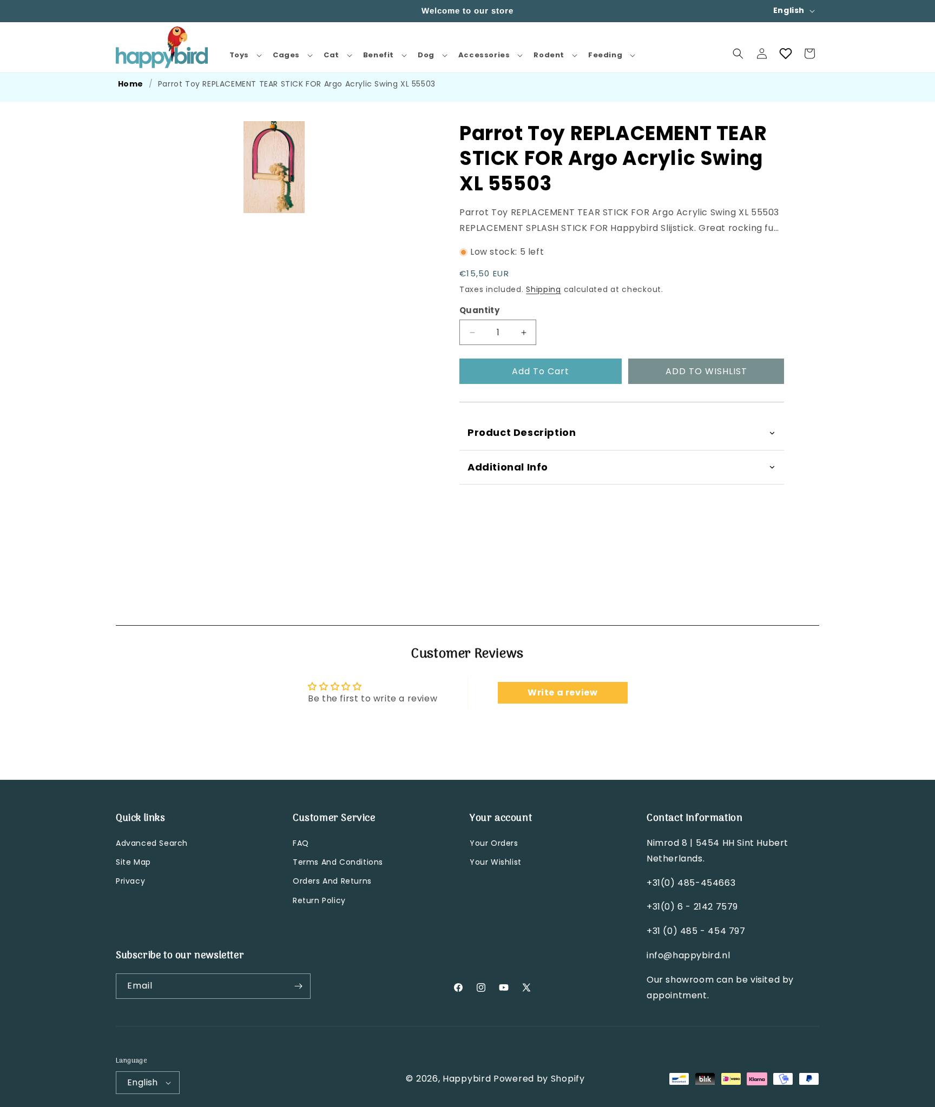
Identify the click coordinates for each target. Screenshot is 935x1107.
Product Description (521, 433)
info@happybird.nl (688, 956)
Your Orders (494, 843)
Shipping (543, 289)
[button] (244, 55)
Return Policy (319, 900)
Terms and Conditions (338, 862)
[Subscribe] (298, 986)
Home (130, 83)
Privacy (130, 881)
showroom (690, 980)
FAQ (301, 843)
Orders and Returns (332, 881)
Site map (133, 862)
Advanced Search (152, 843)
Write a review (562, 692)
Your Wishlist (496, 862)
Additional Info (507, 467)
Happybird (467, 1078)
